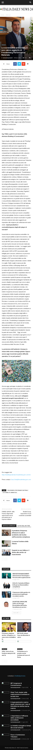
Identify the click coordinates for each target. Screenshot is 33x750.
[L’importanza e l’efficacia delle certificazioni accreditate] (5, 718)
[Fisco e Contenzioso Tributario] (5, 737)
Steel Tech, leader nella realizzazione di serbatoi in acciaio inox (20, 694)
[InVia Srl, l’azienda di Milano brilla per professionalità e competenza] (6, 585)
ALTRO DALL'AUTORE (24, 526)
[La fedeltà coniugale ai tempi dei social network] (5, 728)
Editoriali (8, 15)
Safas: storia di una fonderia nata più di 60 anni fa (8, 653)
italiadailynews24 (7, 57)
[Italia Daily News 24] (16, 9)
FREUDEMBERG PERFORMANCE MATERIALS (17, 490)
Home (2, 15)
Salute (3, 631)
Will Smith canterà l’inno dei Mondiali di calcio (23, 635)
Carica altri (16, 612)
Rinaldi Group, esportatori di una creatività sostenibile (25, 513)
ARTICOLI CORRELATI (9, 526)
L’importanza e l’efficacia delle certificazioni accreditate (19, 718)
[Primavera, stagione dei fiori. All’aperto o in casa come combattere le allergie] (9, 627)
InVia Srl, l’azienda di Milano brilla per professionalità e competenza (20, 585)
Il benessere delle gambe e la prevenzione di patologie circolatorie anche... (21, 594)
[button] (30, 2)
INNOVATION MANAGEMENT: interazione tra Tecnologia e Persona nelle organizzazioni (21, 575)
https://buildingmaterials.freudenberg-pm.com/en (16, 475)
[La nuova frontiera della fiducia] (6, 543)
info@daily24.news (19, 676)
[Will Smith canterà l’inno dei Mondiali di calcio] (24, 627)
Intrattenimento (21, 631)
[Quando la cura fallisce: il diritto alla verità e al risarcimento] (6, 552)
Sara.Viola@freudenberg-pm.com (21, 479)
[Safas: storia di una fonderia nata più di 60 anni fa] (9, 645)
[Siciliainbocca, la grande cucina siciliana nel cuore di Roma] (24, 645)
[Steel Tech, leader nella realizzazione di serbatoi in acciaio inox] (5, 695)
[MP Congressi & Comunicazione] (5, 686)
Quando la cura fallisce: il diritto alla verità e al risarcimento (20, 552)
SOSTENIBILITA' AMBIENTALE (10, 492)
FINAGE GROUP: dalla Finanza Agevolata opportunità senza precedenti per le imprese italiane (8, 515)
